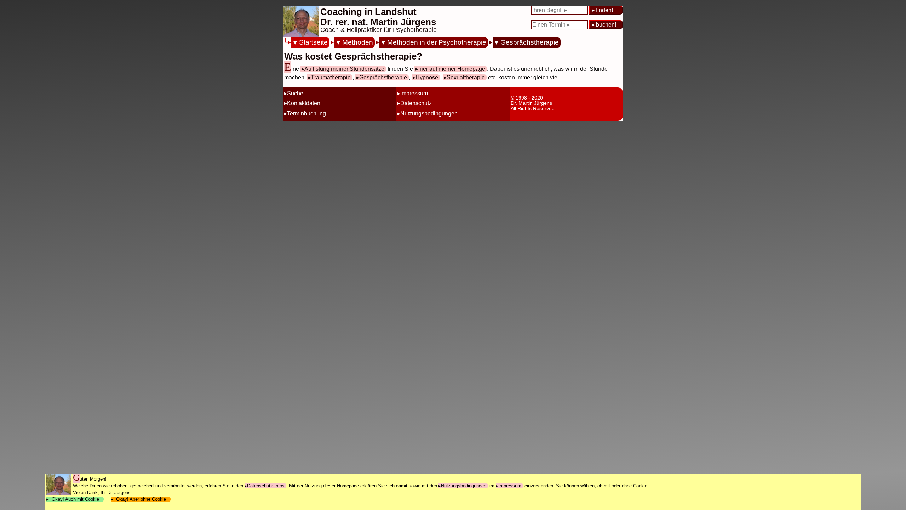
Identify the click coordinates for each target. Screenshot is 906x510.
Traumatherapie (331, 77)
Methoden (357, 42)
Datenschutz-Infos (266, 485)
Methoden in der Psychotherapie (436, 42)
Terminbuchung (306, 113)
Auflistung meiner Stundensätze (344, 69)
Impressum (414, 93)
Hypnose (426, 77)
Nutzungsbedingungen (429, 113)
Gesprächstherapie (529, 42)
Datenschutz (416, 103)
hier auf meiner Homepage (451, 69)
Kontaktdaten (303, 103)
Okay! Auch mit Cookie (75, 499)
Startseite (313, 42)
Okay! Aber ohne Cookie (141, 499)
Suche (295, 93)
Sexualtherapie (466, 77)
